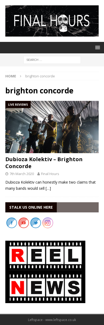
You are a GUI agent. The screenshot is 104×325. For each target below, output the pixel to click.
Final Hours (50, 173)
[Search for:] (52, 59)
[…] (48, 188)
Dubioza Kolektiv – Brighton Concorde (44, 163)
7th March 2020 (22, 173)
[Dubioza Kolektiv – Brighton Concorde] (52, 127)
